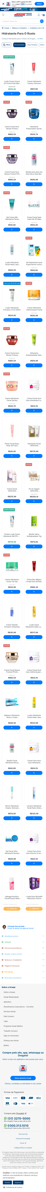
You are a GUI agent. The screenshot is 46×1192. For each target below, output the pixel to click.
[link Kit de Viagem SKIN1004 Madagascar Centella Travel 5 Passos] (34, 476)
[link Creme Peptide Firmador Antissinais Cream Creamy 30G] (12, 612)
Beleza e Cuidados (19, 28)
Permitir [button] (7, 1182)
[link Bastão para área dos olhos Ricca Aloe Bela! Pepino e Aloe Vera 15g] (34, 159)
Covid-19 (23, 1143)
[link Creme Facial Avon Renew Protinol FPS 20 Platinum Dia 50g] (12, 159)
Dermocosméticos (13, 948)
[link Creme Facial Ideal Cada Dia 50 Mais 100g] (34, 204)
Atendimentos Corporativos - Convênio (18, 1007)
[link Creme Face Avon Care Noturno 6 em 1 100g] (34, 838)
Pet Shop (9, 972)
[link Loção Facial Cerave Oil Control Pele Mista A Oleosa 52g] (12, 68)
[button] (13, 1187)
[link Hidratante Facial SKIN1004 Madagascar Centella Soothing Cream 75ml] (34, 431)
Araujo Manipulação (11, 997)
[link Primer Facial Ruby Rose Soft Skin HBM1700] (12, 431)
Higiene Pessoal (12, 966)
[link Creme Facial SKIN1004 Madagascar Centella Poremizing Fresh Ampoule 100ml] (12, 476)
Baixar (39, 4)
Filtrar (8, 45)
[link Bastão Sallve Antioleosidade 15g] (34, 521)
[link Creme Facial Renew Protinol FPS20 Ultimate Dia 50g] (12, 657)
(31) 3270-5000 (18, 1118)
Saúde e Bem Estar (13, 954)
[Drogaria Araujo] (23, 14)
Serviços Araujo (10, 1011)
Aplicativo (7, 1002)
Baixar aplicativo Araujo (23, 1078)
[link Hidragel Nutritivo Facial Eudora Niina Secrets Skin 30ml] (12, 884)
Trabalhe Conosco (11, 1031)
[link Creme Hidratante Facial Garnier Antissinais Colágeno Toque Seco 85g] (12, 385)
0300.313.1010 (18, 1125)
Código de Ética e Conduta (23, 1148)
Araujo (6, 28)
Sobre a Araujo (9, 992)
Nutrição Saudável (13, 978)
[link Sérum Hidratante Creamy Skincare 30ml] (12, 793)
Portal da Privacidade (23, 1138)
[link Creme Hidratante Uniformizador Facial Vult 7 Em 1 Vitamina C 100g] (34, 295)
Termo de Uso (23, 1134)
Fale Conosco (9, 1016)
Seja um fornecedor (11, 1036)
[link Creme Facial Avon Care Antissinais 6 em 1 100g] (34, 385)
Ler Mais (40, 38)
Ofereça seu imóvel (11, 1040)
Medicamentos (11, 936)
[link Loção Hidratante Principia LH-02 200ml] (12, 295)
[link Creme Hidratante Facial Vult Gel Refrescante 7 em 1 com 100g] (12, 566)
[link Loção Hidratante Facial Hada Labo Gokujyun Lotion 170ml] (12, 250)
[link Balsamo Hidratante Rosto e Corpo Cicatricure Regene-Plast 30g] (12, 702)
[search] (23, 21)
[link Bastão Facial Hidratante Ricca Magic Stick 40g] (12, 748)
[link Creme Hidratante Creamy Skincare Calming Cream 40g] (34, 68)
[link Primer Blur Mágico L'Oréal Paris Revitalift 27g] (34, 566)
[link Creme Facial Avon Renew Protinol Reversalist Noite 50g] (12, 340)
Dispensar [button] (18, 1182)
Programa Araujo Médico (13, 1026)
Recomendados (19, 45)
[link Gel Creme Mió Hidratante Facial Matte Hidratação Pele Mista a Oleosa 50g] (12, 204)
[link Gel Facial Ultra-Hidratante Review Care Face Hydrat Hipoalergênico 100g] (12, 838)
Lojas (6, 1021)
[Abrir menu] (3, 15)
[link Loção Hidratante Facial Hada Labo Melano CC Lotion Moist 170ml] (34, 702)
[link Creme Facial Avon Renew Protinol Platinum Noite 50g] (12, 114)
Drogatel (20, 1113)
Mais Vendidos (32, 45)
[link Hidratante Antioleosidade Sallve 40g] (34, 340)
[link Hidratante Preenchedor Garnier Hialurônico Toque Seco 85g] (34, 114)
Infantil (8, 942)
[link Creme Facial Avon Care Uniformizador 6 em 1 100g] (34, 657)
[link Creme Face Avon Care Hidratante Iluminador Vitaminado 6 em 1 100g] (34, 748)
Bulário (6, 1045)
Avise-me (13, 908)
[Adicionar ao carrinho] (11, 94)
